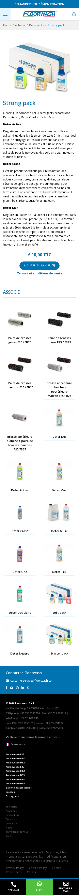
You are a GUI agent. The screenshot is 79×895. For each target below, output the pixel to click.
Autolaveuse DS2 (15, 762)
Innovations (12, 815)
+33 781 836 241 (28, 718)
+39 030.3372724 (30, 713)
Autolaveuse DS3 (15, 775)
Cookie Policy (38, 868)
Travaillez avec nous (17, 831)
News (9, 827)
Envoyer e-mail (66, 890)
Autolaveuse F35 (15, 766)
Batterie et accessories (19, 787)
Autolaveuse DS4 (15, 783)
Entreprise (11, 806)
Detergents (36, 25)
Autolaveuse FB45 (15, 779)
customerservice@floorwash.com (32, 680)
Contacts (10, 835)
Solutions (11, 819)
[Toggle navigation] (5, 14)
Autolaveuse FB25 (15, 758)
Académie (11, 810)
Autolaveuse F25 (15, 754)
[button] (74, 14)
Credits (31, 872)
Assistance (11, 823)
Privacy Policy (15, 868)
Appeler (13, 890)
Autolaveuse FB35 (15, 770)
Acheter (20, 25)
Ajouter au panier (37, 265)
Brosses (10, 791)
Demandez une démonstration (40, 4)
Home (7, 25)
